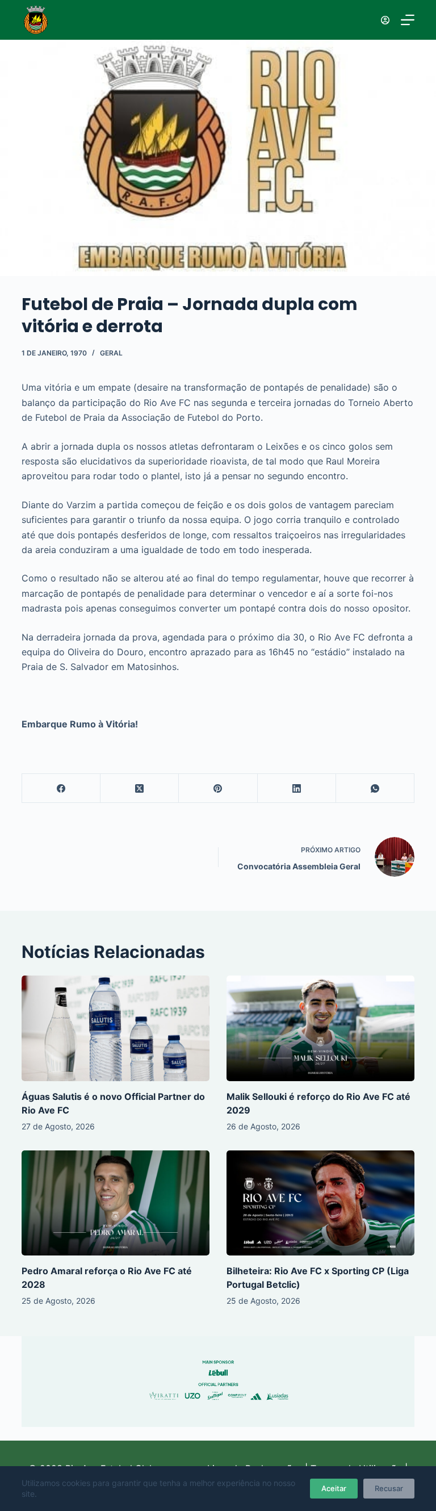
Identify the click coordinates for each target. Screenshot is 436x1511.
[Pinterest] (218, 788)
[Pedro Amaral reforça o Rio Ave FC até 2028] (115, 1203)
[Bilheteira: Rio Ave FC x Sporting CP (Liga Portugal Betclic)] (320, 1203)
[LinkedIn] (297, 788)
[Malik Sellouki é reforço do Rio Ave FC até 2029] (320, 1028)
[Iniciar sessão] (385, 20)
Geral (111, 353)
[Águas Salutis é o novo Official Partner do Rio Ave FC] (115, 1028)
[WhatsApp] (375, 788)
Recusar (389, 1488)
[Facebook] (61, 788)
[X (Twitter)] (139, 788)
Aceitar (333, 1488)
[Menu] (407, 20)
